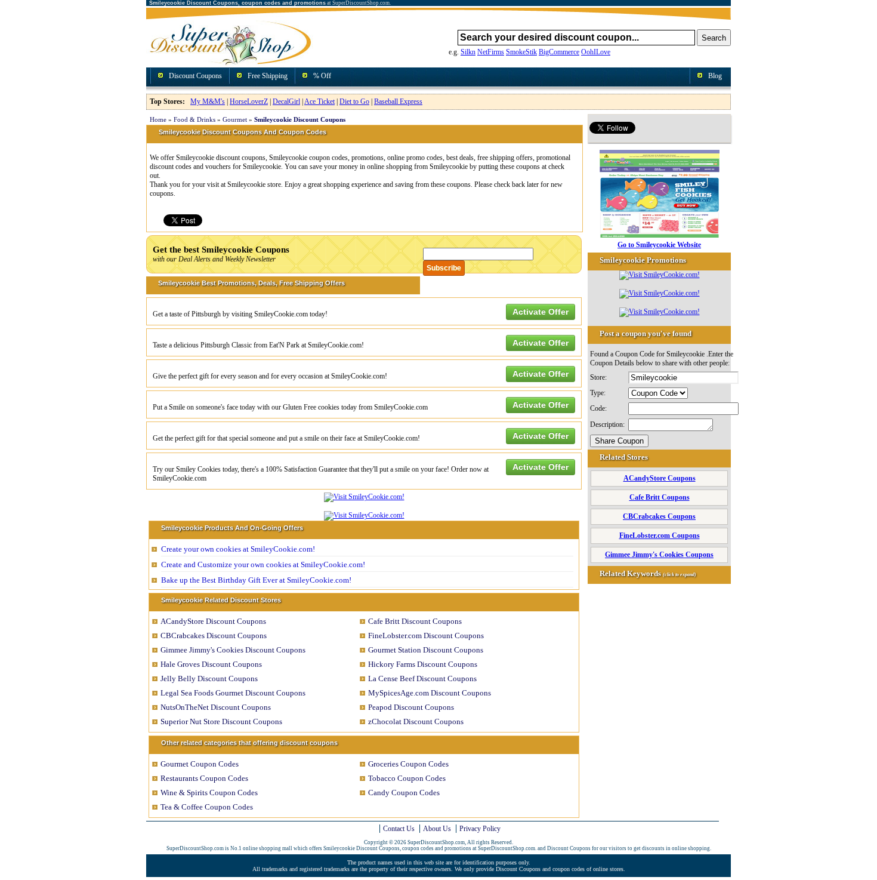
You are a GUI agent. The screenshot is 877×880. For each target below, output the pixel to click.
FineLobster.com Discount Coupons (426, 635)
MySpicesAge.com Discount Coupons (429, 692)
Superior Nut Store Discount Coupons (221, 721)
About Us (437, 828)
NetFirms (490, 52)
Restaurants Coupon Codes (204, 778)
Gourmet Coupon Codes (199, 763)
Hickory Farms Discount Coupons (422, 664)
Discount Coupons (195, 76)
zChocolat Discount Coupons (416, 721)
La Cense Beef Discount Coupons (422, 678)
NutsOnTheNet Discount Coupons (215, 707)
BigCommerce (559, 52)
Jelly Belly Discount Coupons (209, 678)
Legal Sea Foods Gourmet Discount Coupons (232, 692)
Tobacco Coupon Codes (407, 778)
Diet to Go (354, 101)
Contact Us (399, 828)
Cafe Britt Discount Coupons (415, 621)
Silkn (468, 52)
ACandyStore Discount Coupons (213, 621)
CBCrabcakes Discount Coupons (213, 635)
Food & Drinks (194, 119)
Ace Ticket (319, 101)
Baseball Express (398, 101)
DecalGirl (286, 101)
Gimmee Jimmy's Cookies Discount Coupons (232, 649)
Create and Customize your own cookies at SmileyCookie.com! (263, 564)
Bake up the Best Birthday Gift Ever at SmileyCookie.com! (256, 580)
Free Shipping (268, 76)
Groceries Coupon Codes (408, 763)
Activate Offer (540, 311)
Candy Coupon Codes (404, 792)
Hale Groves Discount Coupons (211, 664)
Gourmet (235, 119)
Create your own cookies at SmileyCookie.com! (238, 548)
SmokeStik (521, 52)
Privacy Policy (480, 828)
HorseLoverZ (249, 101)
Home (158, 119)
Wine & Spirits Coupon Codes (209, 792)
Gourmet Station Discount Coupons (425, 649)
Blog (715, 76)
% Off (322, 76)
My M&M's (207, 101)
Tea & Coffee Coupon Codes (206, 806)
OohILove (595, 52)
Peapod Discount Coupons (411, 707)
